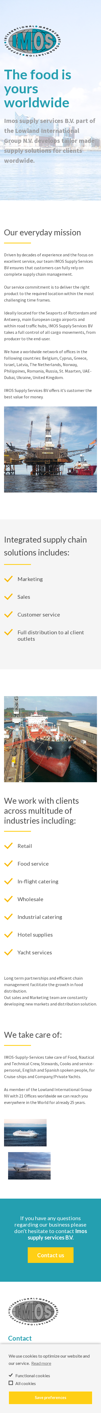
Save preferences (50, 1397)
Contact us (50, 1255)
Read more (41, 1363)
